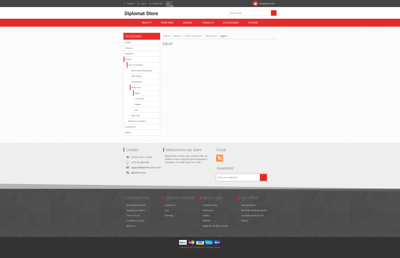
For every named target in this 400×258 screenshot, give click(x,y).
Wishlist (206, 220)
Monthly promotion (136, 205)
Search (244, 220)
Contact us (170, 205)
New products (248, 205)
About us (130, 225)
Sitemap (169, 215)
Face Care (135, 115)
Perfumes (129, 53)
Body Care (136, 87)
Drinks (128, 42)
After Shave (136, 76)
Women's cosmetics (137, 121)
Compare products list (252, 215)
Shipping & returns (135, 210)
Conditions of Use (135, 220)
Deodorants (136, 81)
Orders (206, 215)
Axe (136, 110)
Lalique (138, 104)
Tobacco (129, 48)
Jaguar (137, 93)
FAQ (167, 210)
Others (128, 132)
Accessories (130, 126)
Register (130, 3)
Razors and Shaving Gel (141, 70)
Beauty (128, 59)
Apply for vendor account (215, 225)
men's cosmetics (135, 65)
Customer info (210, 205)
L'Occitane (139, 98)
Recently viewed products (254, 210)
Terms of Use (133, 215)
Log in (143, 3)
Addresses (208, 210)
